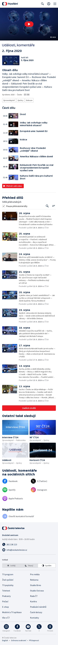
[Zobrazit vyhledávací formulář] (42, 4)
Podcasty (6, 596)
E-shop (5, 606)
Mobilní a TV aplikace (12, 612)
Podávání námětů (38, 606)
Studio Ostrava (37, 590)
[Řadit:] (53, 206)
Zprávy (20, 100)
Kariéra (33, 601)
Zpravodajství (9, 100)
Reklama (34, 579)
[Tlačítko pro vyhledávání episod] (47, 206)
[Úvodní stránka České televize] (13, 528)
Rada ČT (34, 596)
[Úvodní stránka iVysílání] (10, 3)
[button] (29, 24)
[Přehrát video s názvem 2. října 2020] (29, 24)
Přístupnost (34, 640)
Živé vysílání (7, 579)
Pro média (35, 574)
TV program (7, 574)
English (5, 640)
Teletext (6, 590)
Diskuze (29, 100)
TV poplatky (7, 585)
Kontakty (34, 617)
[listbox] (29, 565)
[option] (11, 565)
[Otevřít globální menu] (55, 4)
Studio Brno (35, 585)
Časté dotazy (36, 612)
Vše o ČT (6, 617)
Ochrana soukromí (18, 640)
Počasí (5, 601)
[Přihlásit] (49, 4)
